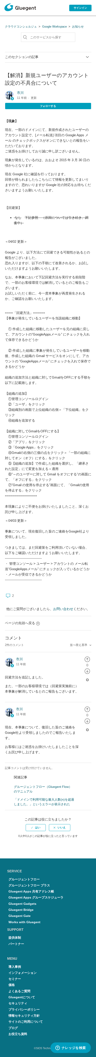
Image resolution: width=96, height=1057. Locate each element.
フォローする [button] (48, 106)
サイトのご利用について (25, 1021)
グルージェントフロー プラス (29, 885)
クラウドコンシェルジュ (21, 26)
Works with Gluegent (24, 922)
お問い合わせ (63, 609)
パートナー (16, 944)
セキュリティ (17, 1003)
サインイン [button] (80, 7)
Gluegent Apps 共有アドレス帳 (31, 891)
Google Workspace (54, 26)
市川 (20, 93)
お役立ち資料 (17, 1034)
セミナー (14, 979)
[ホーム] (20, 8)
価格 (11, 985)
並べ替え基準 (79, 645)
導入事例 (14, 966)
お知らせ (78, 26)
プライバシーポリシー (24, 1009)
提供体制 (14, 937)
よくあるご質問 (19, 991)
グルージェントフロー (24, 879)
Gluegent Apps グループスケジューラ (35, 897)
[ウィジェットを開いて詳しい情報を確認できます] (70, 1048)
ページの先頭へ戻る (20, 623)
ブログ (13, 1028)
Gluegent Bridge (20, 910)
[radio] (87, 659)
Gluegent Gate (19, 916)
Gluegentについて (21, 997)
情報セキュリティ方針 (24, 1015)
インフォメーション (22, 973)
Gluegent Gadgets (22, 903)
